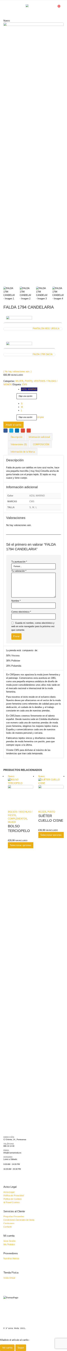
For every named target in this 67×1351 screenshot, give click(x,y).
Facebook (5, 430)
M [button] (22, 407)
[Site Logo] (33, 8)
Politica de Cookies (12, 1199)
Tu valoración (18, 571)
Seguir (21, 1347)
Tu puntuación (19, 561)
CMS (24, 384)
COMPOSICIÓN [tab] (41, 444)
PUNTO (28, 381)
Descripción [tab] (16, 437)
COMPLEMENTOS (17, 818)
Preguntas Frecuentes (13, 1216)
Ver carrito (7, 1347)
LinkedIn (17, 430)
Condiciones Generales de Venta (18, 1220)
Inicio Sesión (9, 1241)
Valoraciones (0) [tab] (19, 444)
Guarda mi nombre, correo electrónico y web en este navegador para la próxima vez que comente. (33, 626)
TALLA (7, 402)
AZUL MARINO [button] (29, 389)
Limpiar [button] (40, 417)
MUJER (19, 381)
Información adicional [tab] (39, 437)
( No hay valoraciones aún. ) (17, 371)
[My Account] (50, 8)
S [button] (22, 403)
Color (6, 388)
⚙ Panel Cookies (11, 1202)
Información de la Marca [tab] (23, 451)
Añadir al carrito (13, 425)
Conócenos (8, 1223)
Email (29, 430)
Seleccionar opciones (20, 845)
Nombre (16, 601)
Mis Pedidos (9, 1244)
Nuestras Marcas (11, 1258)
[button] (6, 8)
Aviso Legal (8, 1192)
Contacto (7, 1227)
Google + (23, 430)
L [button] (21, 410)
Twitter (11, 430)
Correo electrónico (21, 611)
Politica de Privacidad (13, 1195)
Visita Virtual (9, 1278)
